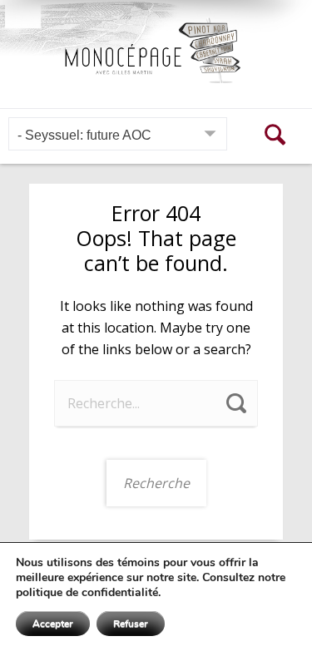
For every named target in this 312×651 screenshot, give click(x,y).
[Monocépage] (156, 50)
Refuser (130, 623)
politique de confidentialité (87, 592)
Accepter (52, 623)
